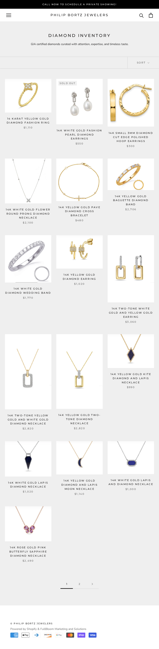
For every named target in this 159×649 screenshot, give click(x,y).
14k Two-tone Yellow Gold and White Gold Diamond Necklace (28, 419)
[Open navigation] (8, 15)
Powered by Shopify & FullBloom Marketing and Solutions (48, 629)
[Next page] (92, 584)
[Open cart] (151, 15)
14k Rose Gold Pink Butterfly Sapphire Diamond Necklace (28, 551)
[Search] (141, 15)
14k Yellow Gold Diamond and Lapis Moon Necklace (79, 484)
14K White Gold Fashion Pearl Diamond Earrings (79, 134)
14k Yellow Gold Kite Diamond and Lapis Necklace (131, 378)
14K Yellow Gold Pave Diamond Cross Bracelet (79, 211)
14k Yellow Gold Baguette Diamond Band (130, 200)
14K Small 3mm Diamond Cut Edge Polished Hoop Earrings (131, 137)
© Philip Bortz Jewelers (31, 623)
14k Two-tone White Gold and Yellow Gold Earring (131, 312)
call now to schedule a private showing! (79, 4)
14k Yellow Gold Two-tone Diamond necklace (79, 419)
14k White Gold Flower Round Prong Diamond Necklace (28, 213)
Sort (142, 62)
